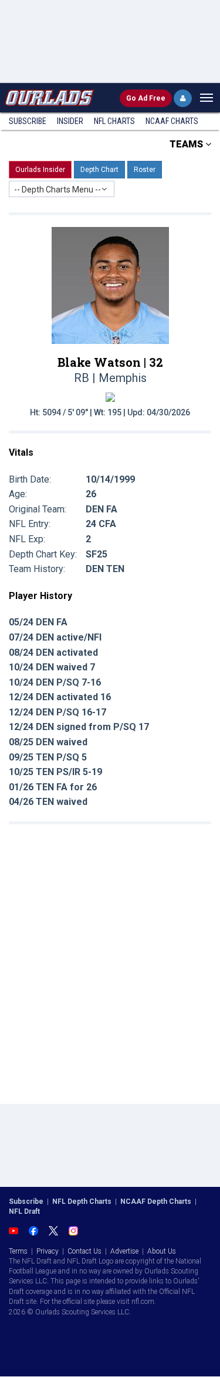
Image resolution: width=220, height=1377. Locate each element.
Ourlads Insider (40, 170)
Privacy (47, 1251)
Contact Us (84, 1251)
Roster (144, 170)
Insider (70, 121)
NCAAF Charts (171, 121)
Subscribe (27, 121)
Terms (18, 1251)
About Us (161, 1251)
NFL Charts (114, 121)
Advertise (124, 1251)
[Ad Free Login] (183, 98)
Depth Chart (99, 170)
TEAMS (187, 144)
